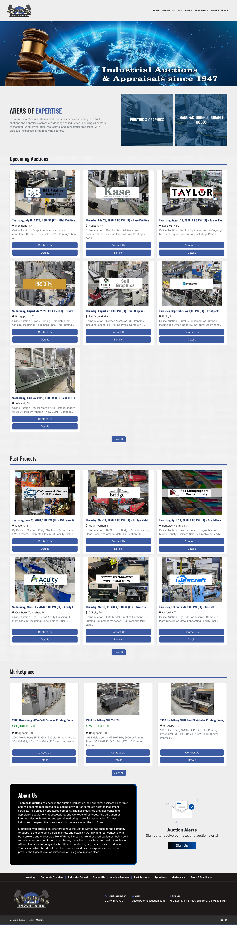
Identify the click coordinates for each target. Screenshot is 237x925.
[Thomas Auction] (31, 898)
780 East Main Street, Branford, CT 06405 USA (198, 900)
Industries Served (78, 877)
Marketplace (219, 10)
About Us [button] (168, 10)
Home (156, 10)
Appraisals (201, 10)
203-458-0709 (114, 900)
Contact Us (45, 245)
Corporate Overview (52, 877)
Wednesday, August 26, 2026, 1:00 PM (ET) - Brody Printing (47, 311)
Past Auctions (141, 877)
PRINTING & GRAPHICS (147, 119)
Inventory (30, 877)
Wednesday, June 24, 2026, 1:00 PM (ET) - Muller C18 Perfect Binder (52, 398)
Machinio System (17, 920)
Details (45, 252)
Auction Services (119, 877)
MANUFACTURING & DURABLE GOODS (201, 119)
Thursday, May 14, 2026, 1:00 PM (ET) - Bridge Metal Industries (123, 520)
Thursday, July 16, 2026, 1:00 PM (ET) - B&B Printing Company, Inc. (52, 220)
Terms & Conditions (201, 877)
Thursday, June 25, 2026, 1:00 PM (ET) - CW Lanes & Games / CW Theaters (56, 520)
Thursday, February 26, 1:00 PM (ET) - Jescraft (186, 607)
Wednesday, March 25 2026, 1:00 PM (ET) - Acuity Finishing (47, 607)
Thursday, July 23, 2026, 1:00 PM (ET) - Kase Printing (117, 220)
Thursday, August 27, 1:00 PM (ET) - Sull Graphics (115, 311)
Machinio (40, 920)
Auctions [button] (184, 10)
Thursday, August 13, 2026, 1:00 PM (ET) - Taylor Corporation (195, 220)
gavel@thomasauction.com (148, 900)
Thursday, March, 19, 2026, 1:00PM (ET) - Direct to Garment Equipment (128, 607)
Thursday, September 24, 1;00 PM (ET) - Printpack (189, 311)
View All (118, 439)
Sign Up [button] (182, 845)
